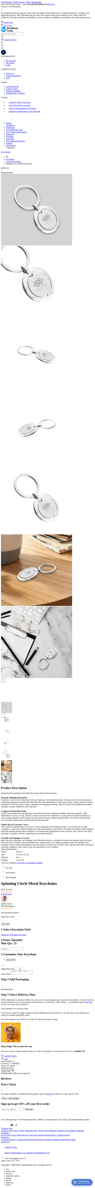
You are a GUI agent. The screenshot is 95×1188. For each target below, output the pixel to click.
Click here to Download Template (29, 863)
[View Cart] (2, 46)
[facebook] (3, 119)
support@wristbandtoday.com (38, 1153)
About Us (10, 73)
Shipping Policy (31, 1131)
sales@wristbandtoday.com (15, 1153)
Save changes (14, 1098)
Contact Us (61, 1131)
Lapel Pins (10, 139)
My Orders (10, 63)
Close (4, 1098)
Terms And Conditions (47, 1131)
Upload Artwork (12, 86)
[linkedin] (12, 1126)
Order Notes (6, 974)
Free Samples (39, 1135)
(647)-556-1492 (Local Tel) (19, 105)
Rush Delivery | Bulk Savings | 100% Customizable (21, 2)
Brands (9, 123)
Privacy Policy (19, 1131)
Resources (5, 1137)
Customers (5, 1133)
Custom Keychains (13, 161)
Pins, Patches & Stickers (15, 141)
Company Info (6, 1128)
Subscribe (29, 1109)
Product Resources (37, 1140)
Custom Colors (12, 89)
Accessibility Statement (75, 1131)
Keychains (10, 159)
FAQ (8, 78)
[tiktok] (14, 119)
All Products (11, 145)
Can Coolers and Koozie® (16, 132)
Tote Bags (10, 136)
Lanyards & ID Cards (14, 130)
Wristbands (10, 128)
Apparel (9, 143)
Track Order (16, 1135)
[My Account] (2, 43)
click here (49, 1094)
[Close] (2, 1090)
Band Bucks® (65, 1140)
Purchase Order (27, 1135)
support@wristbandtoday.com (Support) (24, 111)
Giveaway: (10, 1063)
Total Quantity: (7, 1061)
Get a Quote (6, 152)
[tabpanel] (47, 965)
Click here (88, 1002)
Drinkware (10, 134)
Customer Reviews (13, 76)
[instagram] (9, 119)
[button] (47, 48)
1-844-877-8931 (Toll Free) (19, 102)
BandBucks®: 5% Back (15, 93)
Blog (74, 1140)
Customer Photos (23, 1140)
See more (5, 924)
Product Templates (13, 91)
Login (8, 65)
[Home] (7, 157)
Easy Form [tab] (11, 960)
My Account (11, 61)
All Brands (10, 125)
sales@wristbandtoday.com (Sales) (22, 108)
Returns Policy (50, 1135)
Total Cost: (7, 1066)
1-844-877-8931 (10, 1056)
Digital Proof (6, 969)
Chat (6, 1059)
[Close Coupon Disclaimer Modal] (2, 9)
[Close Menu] (3, 54)
